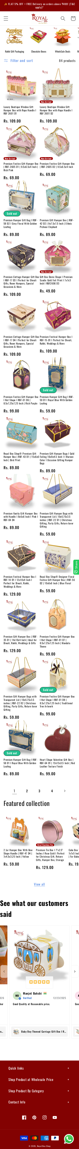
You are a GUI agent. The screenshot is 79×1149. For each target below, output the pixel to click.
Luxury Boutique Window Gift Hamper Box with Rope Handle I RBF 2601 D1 (20, 110)
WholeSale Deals (62, 51)
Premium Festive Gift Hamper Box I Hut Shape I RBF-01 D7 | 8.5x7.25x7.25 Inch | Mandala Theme (57, 641)
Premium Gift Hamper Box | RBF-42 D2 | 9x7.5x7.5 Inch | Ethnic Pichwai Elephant (57, 223)
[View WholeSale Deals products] (62, 36)
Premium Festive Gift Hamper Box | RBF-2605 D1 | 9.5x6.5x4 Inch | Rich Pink (21, 167)
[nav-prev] (4, 971)
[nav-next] (75, 971)
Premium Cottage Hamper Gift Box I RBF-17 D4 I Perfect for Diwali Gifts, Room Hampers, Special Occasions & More (21, 341)
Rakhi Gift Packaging (14, 51)
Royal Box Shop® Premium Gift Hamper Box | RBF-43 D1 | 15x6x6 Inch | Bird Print (21, 457)
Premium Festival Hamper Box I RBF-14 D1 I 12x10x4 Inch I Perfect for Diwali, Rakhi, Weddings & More (20, 581)
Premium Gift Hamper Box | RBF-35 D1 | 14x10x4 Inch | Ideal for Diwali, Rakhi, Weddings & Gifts (21, 640)
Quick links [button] (16, 1068)
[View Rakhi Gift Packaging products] (14, 36)
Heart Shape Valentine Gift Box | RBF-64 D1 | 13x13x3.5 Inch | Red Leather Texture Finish (57, 763)
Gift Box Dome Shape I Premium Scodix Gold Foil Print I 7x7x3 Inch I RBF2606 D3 (56, 280)
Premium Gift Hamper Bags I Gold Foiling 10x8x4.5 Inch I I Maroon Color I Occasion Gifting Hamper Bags (57, 458)
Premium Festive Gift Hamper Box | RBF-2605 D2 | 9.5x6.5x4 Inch (57, 165)
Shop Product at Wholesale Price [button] (31, 1079)
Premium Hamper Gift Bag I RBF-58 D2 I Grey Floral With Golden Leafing (21, 223)
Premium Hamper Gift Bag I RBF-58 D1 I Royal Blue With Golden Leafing (21, 763)
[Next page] (64, 791)
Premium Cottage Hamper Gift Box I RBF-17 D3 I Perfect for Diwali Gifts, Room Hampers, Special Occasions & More (21, 281)
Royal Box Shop (44, 1146)
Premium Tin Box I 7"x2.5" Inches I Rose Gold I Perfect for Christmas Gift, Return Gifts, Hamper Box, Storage (50, 854)
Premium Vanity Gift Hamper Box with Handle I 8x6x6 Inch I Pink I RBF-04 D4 (21, 517)
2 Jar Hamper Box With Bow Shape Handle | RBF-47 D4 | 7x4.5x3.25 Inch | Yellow (18, 853)
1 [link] (14, 790)
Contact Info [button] (16, 1101)
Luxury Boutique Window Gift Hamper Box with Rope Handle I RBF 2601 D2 (56, 110)
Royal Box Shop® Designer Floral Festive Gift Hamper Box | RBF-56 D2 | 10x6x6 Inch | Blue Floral (57, 580)
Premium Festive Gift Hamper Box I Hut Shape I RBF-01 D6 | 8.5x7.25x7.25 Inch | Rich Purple (21, 400)
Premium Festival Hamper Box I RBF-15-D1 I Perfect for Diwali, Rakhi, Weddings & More (56, 340)
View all (39, 884)
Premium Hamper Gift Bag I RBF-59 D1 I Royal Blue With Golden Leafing (57, 400)
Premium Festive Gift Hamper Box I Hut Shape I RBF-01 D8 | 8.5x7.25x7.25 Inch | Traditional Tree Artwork (57, 701)
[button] (6, 18)
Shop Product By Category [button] (26, 1090)
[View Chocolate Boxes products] (38, 36)
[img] (39, 982)
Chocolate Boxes (38, 51)
